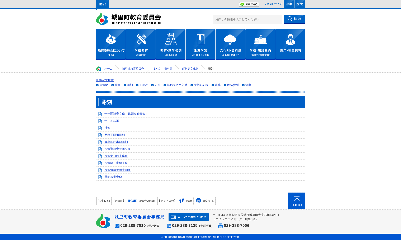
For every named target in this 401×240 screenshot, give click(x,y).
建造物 (103, 85)
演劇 (248, 85)
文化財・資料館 (230, 44)
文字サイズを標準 (289, 4)
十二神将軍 (111, 121)
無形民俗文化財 (177, 85)
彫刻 (130, 85)
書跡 (218, 85)
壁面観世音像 (113, 177)
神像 (107, 127)
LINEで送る (249, 4)
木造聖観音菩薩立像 (117, 149)
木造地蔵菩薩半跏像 (117, 170)
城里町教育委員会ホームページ (128, 19)
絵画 (118, 85)
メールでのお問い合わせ (189, 217)
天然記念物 (201, 85)
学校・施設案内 (260, 44)
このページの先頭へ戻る (296, 201)
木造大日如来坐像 (116, 156)
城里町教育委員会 (133, 68)
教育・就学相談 (170, 44)
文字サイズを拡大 (299, 4)
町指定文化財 (190, 68)
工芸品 (143, 85)
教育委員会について (111, 44)
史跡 (157, 85)
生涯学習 (200, 44)
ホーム (102, 4)
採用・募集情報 (290, 44)
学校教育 (141, 44)
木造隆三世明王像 (116, 163)
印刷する (208, 200)
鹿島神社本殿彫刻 (116, 142)
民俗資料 (233, 85)
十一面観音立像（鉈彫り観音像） (126, 113)
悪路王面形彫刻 (114, 135)
